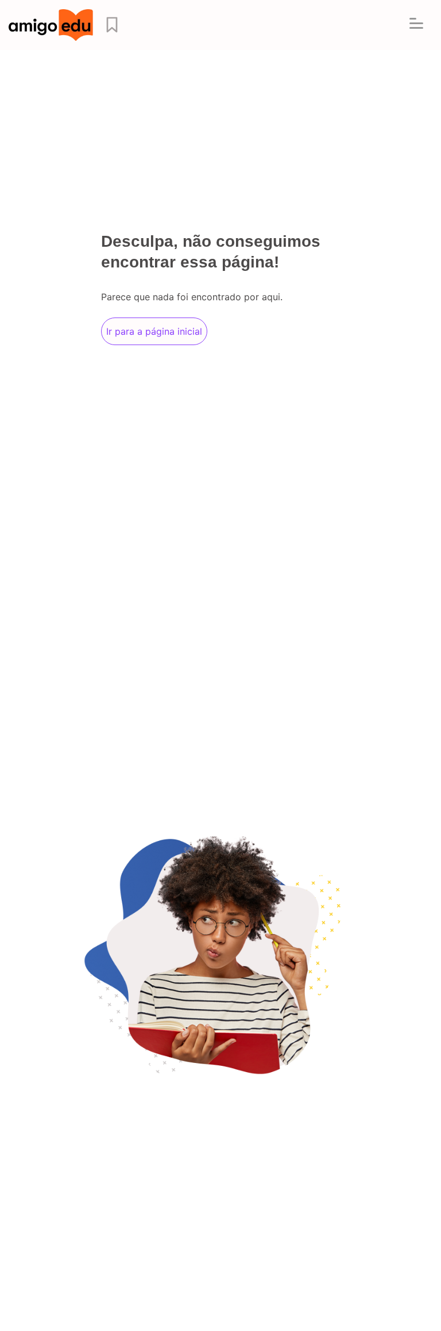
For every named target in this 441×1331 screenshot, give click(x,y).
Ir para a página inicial (154, 331)
